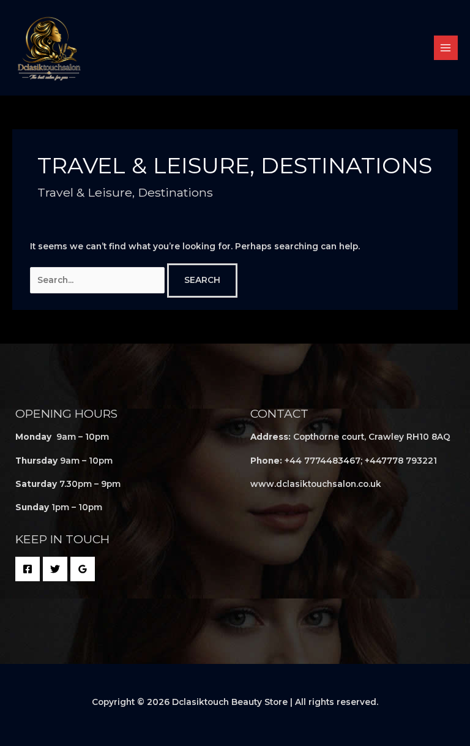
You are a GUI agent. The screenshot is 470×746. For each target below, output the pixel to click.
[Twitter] (55, 569)
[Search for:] (98, 280)
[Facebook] (27, 569)
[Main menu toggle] (446, 47)
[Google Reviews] (82, 569)
